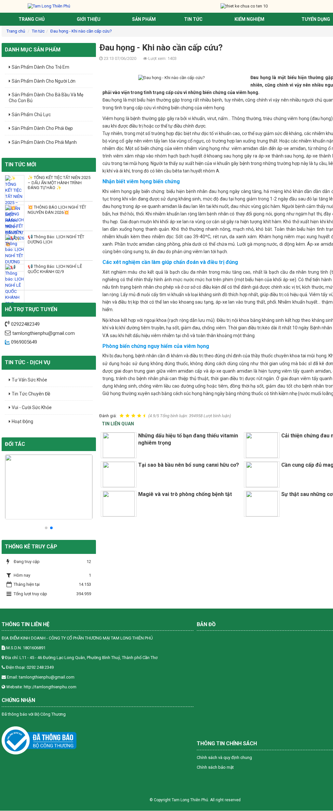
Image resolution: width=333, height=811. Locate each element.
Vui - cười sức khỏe (32, 407)
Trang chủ (32, 19)
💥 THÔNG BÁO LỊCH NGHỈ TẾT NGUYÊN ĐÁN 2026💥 (57, 209)
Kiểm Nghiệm (249, 19)
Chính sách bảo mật (215, 767)
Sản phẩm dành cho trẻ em (40, 67)
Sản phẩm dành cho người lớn (43, 81)
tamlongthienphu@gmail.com (43, 333)
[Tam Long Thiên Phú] (49, 6)
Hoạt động (22, 421)
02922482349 (25, 324)
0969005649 (23, 342)
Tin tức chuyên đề (31, 393)
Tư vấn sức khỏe (29, 379)
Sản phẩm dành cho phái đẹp (42, 128)
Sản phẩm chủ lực (31, 114)
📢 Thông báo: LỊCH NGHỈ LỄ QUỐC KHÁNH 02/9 (55, 269)
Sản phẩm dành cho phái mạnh (44, 142)
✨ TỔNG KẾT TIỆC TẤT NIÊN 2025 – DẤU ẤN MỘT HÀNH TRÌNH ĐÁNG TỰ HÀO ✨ (59, 182)
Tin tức (193, 19)
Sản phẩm (144, 19)
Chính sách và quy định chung (224, 757)
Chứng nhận (18, 700)
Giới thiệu (88, 19)
